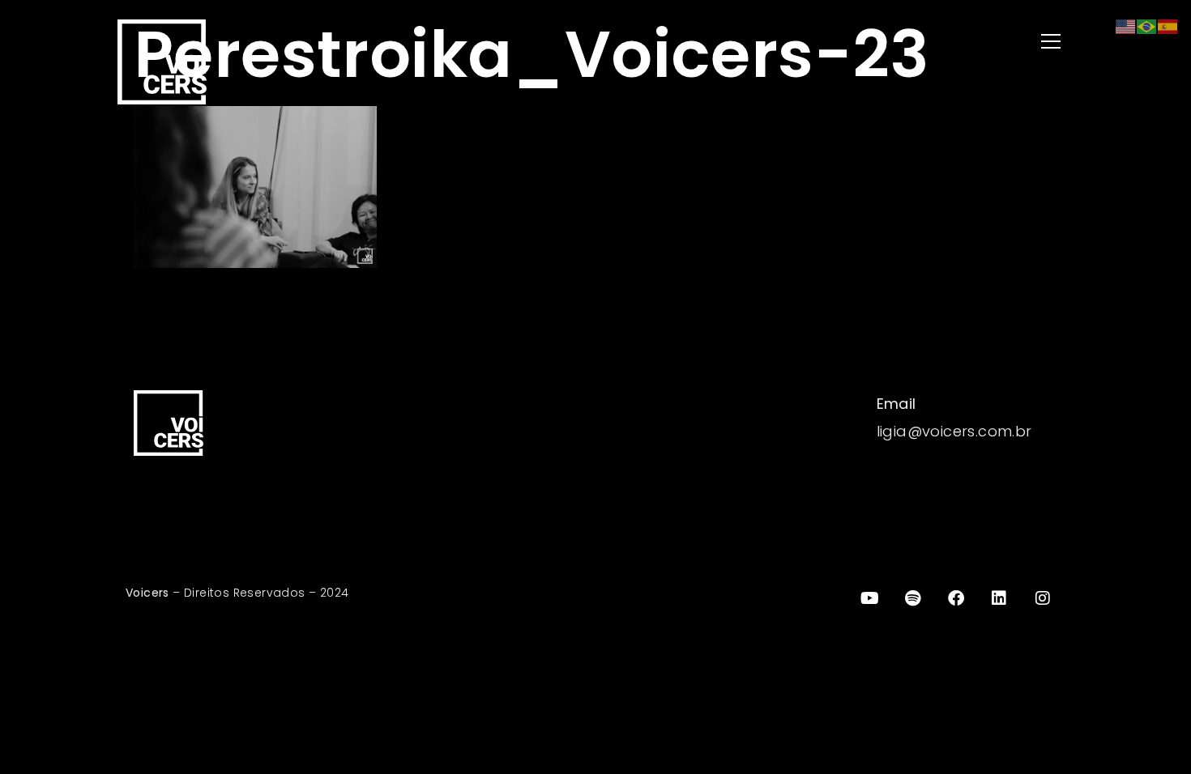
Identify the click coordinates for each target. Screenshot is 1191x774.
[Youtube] (869, 598)
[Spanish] (1168, 25)
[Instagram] (1042, 598)
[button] (839, 42)
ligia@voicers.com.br (954, 431)
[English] (1126, 25)
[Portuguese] (1147, 25)
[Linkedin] (999, 598)
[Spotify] (913, 598)
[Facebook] (956, 598)
